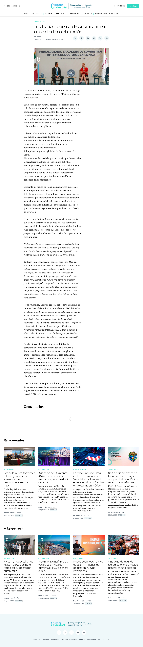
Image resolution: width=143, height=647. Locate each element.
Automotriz (9, 558)
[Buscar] (19, 6)
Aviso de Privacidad (69, 640)
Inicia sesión (120, 6)
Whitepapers (61, 14)
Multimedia (74, 14)
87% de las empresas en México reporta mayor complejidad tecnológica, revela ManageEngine (123, 477)
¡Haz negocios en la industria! (108, 14)
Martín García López (12, 513)
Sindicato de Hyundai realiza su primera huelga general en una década (123, 564)
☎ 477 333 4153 (104, 640)
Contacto (87, 14)
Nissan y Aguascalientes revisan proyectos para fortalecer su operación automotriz (18, 566)
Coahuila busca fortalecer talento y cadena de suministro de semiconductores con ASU (19, 479)
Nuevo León (78, 558)
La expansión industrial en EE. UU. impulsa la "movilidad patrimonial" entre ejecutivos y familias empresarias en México (88, 479)
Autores (82, 640)
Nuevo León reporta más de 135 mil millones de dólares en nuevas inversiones (88, 566)
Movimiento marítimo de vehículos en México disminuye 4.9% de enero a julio (53, 566)
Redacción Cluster (46, 507)
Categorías (37, 14)
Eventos (48, 14)
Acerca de (55, 640)
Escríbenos (91, 640)
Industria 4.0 (39, 22)
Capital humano (80, 469)
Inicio (26, 14)
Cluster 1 (38, 37)
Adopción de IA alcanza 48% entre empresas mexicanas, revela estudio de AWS (53, 477)
